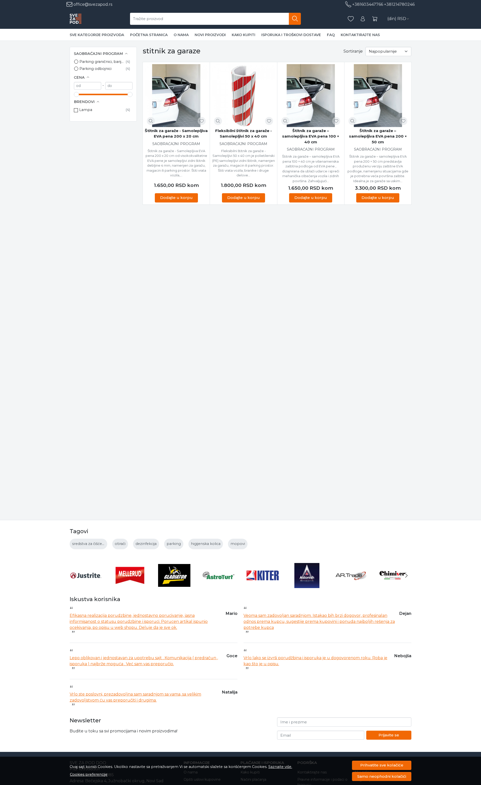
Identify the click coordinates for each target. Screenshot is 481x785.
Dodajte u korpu (176, 197)
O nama (181, 35)
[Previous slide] (75, 576)
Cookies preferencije (88, 774)
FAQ (331, 35)
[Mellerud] (130, 585)
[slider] (76, 94)
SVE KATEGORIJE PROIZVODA (97, 35)
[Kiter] (263, 585)
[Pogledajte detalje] (151, 121)
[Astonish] (307, 585)
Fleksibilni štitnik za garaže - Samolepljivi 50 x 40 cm (243, 133)
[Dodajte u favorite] (202, 121)
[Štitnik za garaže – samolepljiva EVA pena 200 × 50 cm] (377, 95)
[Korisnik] (363, 19)
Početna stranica (149, 35)
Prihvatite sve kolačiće (381, 765)
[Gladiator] (174, 585)
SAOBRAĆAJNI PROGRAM (176, 144)
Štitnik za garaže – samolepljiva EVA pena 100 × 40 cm (310, 136)
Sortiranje (353, 51)
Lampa (85, 109)
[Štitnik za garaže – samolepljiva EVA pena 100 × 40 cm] (310, 95)
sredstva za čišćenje (89, 543)
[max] (119, 86)
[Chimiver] (395, 585)
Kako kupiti (243, 35)
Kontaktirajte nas (360, 35)
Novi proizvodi (210, 35)
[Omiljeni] (351, 19)
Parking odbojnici (95, 68)
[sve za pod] (75, 19)
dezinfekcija (146, 543)
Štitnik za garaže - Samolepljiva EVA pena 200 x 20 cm (176, 133)
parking (174, 543)
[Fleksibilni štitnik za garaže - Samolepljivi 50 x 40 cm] (243, 95)
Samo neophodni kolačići (381, 776)
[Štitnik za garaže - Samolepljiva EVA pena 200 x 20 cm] (176, 95)
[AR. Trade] (351, 585)
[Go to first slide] (406, 576)
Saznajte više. (280, 766)
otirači (120, 543)
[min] (87, 86)
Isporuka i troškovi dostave (291, 35)
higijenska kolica (205, 543)
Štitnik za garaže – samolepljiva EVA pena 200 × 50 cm (378, 136)
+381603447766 (367, 4)
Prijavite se (389, 735)
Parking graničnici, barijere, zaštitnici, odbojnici (102, 61)
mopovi (237, 543)
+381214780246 (399, 4)
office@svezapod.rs (92, 4)
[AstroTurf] (218, 585)
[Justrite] (86, 585)
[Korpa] (375, 19)
